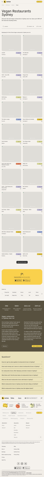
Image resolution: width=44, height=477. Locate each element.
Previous (2, 293)
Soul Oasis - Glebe (6, 209)
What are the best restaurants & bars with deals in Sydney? (17, 379)
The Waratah (25, 52)
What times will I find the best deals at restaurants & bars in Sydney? (20, 375)
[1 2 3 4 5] (11, 43)
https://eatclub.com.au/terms (12, 472)
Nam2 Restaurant (26, 231)
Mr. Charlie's (25, 186)
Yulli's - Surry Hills (5, 74)
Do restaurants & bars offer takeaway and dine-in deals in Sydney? (19, 370)
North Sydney (25, 165)
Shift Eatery (4, 97)
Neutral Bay (25, 255)
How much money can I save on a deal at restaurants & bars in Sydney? (21, 366)
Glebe (3, 211)
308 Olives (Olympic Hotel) (7, 231)
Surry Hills (3, 76)
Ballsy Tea (25, 163)
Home (3, 5)
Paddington (4, 233)
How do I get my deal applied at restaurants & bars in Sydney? (18, 362)
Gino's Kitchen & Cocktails (28, 119)
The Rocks (3, 54)
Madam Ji (25, 97)
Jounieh (3, 52)
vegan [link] (17, 5)
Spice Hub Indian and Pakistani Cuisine (6, 164)
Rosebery (3, 255)
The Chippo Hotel (26, 141)
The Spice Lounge (5, 119)
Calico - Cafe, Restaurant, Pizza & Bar (7, 187)
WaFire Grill (25, 254)
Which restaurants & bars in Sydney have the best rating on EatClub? (20, 384)
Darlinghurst (25, 54)
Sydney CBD (25, 76)
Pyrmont (3, 121)
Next (41, 293)
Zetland (24, 233)
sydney (12, 5)
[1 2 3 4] (32, 43)
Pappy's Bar (25, 74)
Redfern (3, 143)
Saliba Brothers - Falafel (7, 254)
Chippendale (25, 143)
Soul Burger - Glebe (27, 209)
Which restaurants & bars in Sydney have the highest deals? (17, 388)
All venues (8, 5)
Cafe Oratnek (5, 141)
